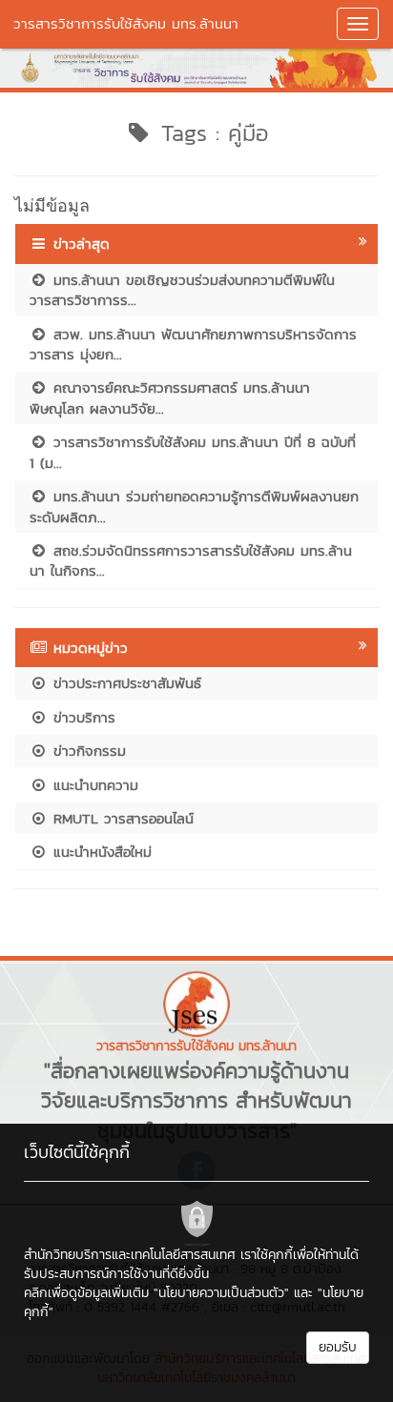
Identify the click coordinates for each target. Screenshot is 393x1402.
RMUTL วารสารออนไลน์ (121, 818)
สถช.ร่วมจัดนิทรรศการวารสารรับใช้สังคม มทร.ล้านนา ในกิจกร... (191, 560)
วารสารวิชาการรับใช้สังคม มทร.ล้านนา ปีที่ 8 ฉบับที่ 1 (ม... (193, 452)
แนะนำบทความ (93, 785)
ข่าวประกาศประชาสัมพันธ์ (124, 683)
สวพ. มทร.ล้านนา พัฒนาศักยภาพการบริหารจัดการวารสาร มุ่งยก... (193, 344)
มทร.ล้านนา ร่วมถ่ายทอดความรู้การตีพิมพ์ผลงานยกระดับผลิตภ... (194, 506)
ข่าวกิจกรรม (87, 751)
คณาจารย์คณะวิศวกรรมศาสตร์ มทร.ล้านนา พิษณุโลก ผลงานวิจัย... (170, 397)
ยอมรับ (338, 1347)
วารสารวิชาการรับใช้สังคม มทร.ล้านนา (125, 23)
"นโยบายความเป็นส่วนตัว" (221, 1293)
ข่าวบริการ (81, 717)
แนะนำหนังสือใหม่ (100, 852)
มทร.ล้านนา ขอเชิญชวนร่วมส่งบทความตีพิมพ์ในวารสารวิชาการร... (182, 290)
